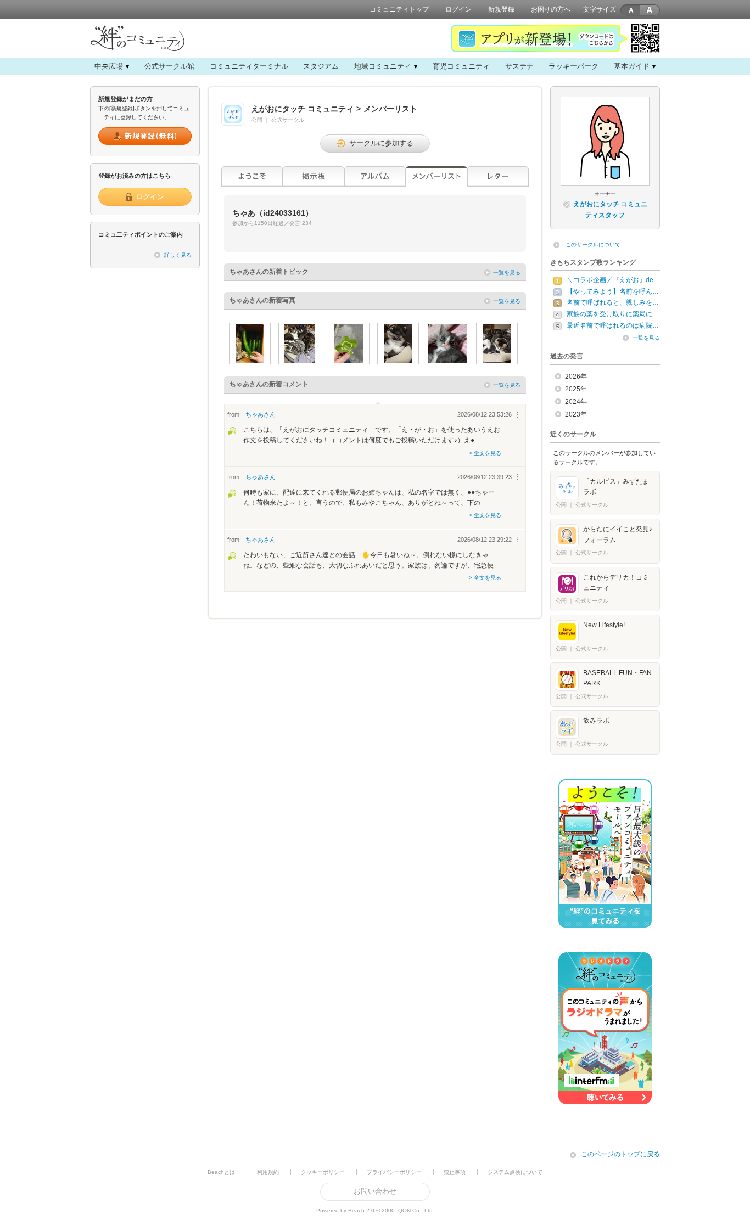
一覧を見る (506, 272)
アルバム (375, 176)
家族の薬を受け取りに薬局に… (613, 314)
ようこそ (252, 176)
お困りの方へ (550, 9)
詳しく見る (178, 255)
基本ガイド (632, 66)
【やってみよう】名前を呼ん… (613, 291)
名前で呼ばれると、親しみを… (613, 302)
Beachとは (221, 1172)
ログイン (458, 9)
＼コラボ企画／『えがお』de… (613, 280)
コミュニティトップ (399, 9)
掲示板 (313, 176)
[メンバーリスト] (436, 176)
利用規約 (268, 1172)
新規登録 (501, 9)
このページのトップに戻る (620, 1154)
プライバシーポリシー (394, 1172)
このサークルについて (593, 244)
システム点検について (515, 1172)
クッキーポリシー (323, 1172)
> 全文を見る (485, 453)
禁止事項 (455, 1172)
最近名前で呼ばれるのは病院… (613, 325)
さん (260, 414)
